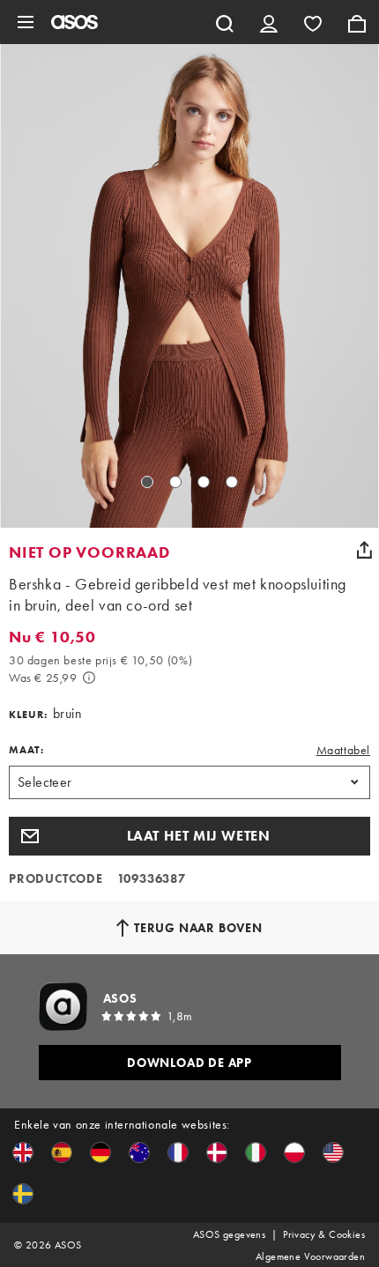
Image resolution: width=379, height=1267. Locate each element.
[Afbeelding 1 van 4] (147, 482)
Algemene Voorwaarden (310, 1256)
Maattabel (343, 750)
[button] (189, 836)
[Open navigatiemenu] (25, 22)
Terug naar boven (198, 928)
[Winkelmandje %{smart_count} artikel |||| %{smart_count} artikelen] (357, 22)
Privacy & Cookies (324, 1234)
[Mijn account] (269, 22)
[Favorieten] (313, 22)
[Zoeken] (225, 22)
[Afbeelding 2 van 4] (175, 482)
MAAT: (26, 750)
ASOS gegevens (229, 1234)
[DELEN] (364, 550)
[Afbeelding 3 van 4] (204, 482)
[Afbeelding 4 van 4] (232, 482)
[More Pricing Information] (89, 677)
